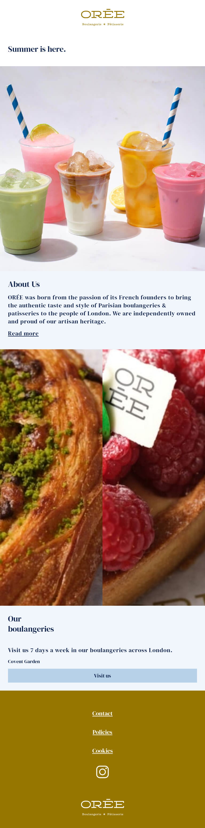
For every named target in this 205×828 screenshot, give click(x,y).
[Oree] (103, 18)
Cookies (102, 751)
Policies (102, 732)
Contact (102, 713)
